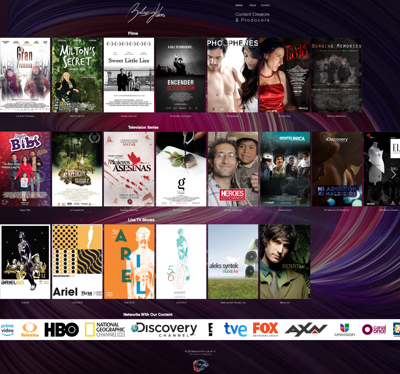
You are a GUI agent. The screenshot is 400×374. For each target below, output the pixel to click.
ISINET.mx (206, 354)
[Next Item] (393, 174)
